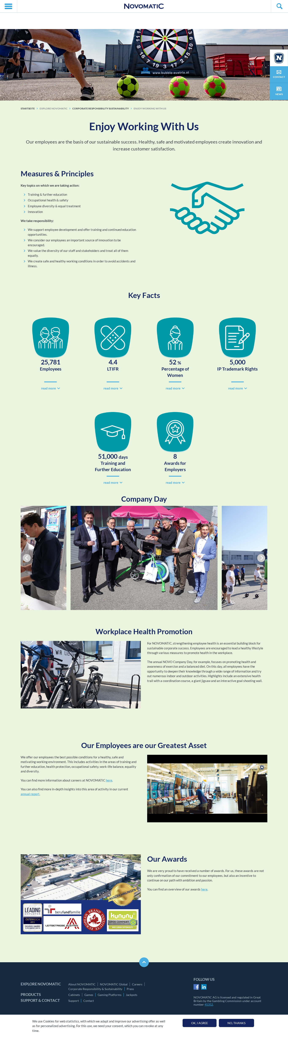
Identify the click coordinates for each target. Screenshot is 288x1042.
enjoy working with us (150, 108)
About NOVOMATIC (82, 984)
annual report (30, 794)
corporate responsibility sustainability (100, 108)
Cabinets (74, 995)
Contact (88, 1000)
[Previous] (27, 558)
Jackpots (131, 995)
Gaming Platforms (109, 995)
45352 (209, 1004)
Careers (137, 984)
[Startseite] (144, 6)
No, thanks (236, 1023)
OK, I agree (199, 1023)
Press (130, 989)
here (109, 780)
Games (88, 995)
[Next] (261, 558)
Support (73, 1000)
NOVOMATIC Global (114, 984)
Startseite (28, 108)
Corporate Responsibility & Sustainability (95, 989)
